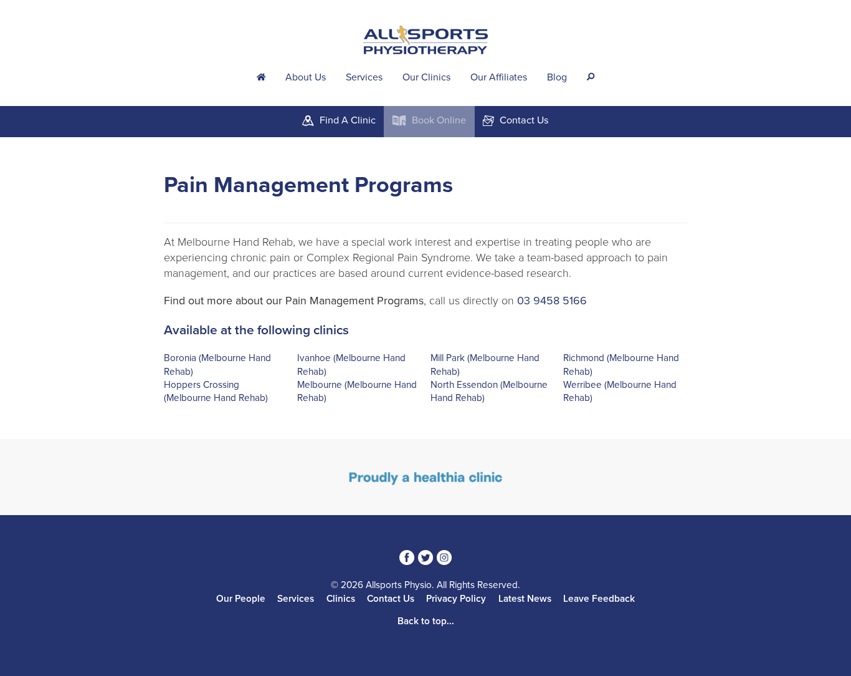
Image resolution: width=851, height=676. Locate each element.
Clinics (340, 598)
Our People (240, 598)
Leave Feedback (599, 598)
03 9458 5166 (552, 300)
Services (364, 77)
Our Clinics (426, 77)
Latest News (524, 598)
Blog (557, 77)
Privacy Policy (456, 598)
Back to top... (425, 621)
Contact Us (390, 598)
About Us (305, 77)
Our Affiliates (498, 77)
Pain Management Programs (308, 184)
